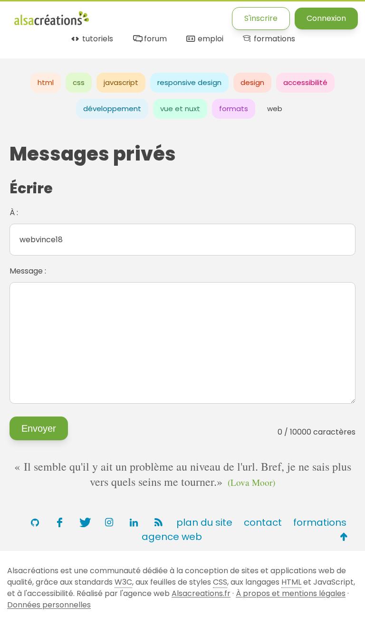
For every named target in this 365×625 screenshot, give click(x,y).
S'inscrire (261, 18)
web (274, 109)
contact (263, 522)
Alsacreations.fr (201, 593)
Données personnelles (49, 604)
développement (112, 109)
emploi (209, 39)
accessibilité (305, 82)
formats (233, 109)
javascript (121, 82)
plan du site (204, 522)
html (46, 82)
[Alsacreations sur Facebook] (59, 522)
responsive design (189, 82)
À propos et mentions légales (291, 593)
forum (154, 39)
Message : (28, 270)
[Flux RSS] (158, 522)
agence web (172, 536)
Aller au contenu (107, 15)
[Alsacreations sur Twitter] (84, 522)
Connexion (326, 18)
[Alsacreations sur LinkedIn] (133, 522)
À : (14, 212)
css (79, 82)
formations (273, 39)
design (252, 82)
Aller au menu (40, 15)
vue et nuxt (180, 109)
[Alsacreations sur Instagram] (108, 522)
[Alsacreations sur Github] (34, 522)
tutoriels (96, 39)
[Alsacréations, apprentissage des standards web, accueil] (51, 24)
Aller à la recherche (187, 15)
